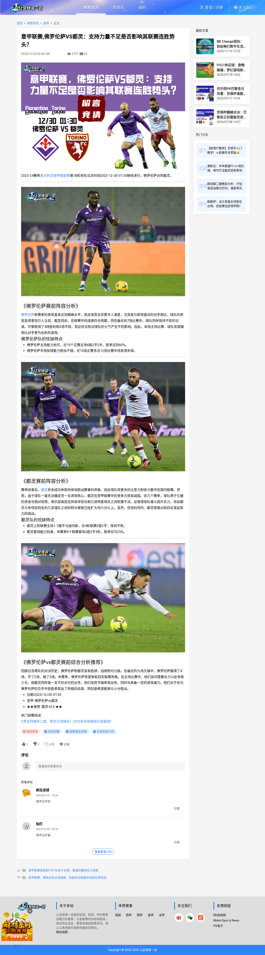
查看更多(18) (103, 851)
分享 (51, 744)
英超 (118, 915)
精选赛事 (32, 731)
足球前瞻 (53, 731)
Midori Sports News (226, 920)
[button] (246, 7)
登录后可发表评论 (50, 766)
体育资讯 (90, 7)
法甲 (162, 915)
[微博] (179, 917)
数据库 (118, 7)
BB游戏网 (219, 915)
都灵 (44, 490)
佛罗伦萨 (27, 315)
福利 (142, 7)
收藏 (66, 744)
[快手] (200, 917)
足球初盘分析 (105, 731)
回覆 (177, 808)
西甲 (129, 915)
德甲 (140, 915)
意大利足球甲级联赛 (55, 176)
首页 (20, 23)
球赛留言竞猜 (78, 731)
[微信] (190, 917)
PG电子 (218, 925)
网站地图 (62, 932)
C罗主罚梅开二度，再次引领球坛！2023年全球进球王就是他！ (67, 721)
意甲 (46, 23)
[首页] (34, 922)
